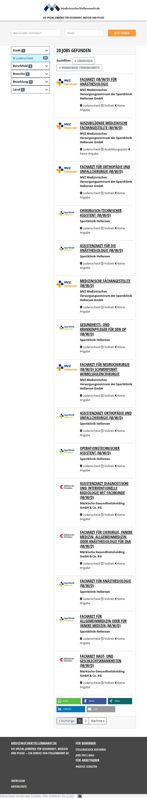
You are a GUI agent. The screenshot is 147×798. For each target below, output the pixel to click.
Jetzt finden (121, 33)
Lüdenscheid (31, 58)
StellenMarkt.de (58, 753)
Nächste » (97, 721)
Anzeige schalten (86, 767)
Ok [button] (80, 796)
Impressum (18, 781)
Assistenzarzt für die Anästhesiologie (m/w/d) (101, 248)
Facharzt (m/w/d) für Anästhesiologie (98, 81)
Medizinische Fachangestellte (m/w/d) (105, 283)
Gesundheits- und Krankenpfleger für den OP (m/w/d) (103, 329)
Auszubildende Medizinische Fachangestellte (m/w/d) (103, 125)
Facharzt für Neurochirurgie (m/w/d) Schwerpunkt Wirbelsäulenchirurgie (105, 369)
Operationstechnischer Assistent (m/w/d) (100, 450)
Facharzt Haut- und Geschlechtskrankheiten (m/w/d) (100, 661)
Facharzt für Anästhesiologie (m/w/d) (105, 583)
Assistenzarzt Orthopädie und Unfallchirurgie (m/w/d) (106, 415)
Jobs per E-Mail (85, 755)
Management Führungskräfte (80, 68)
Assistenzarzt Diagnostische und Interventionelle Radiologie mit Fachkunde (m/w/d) (104, 490)
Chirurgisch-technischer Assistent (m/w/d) (101, 213)
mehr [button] (70, 796)
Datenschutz (19, 787)
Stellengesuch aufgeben (91, 750)
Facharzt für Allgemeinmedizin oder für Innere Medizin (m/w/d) (103, 621)
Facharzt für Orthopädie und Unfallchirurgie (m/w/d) (105, 169)
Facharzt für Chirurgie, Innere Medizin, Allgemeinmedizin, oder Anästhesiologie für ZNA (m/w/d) (106, 539)
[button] (30, 50)
